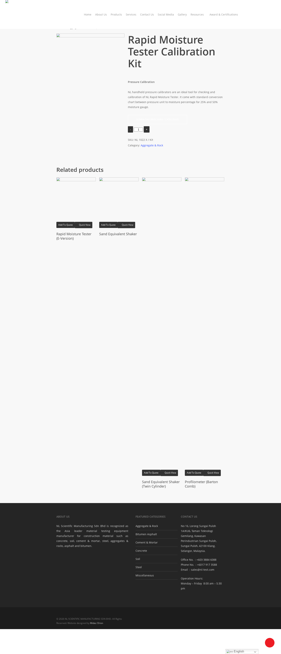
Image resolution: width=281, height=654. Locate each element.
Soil (138, 559)
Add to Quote (65, 224)
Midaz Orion (96, 623)
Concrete (141, 550)
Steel (139, 567)
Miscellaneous (145, 575)
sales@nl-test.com (202, 569)
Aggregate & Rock (152, 145)
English (238, 651)
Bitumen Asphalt (146, 534)
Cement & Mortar (147, 542)
